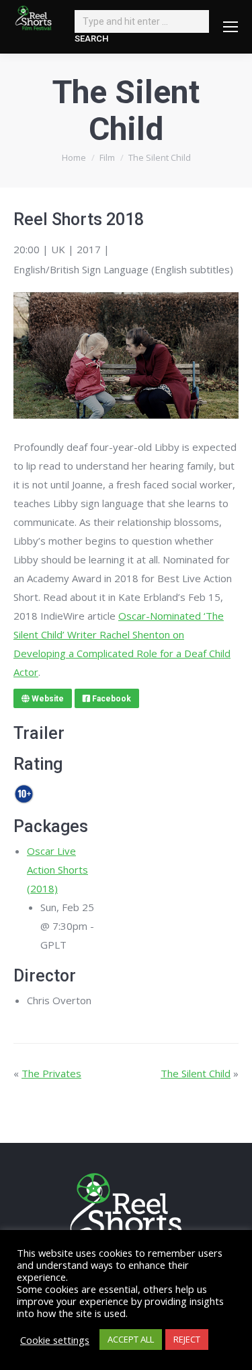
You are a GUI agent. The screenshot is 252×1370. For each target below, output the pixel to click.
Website (47, 698)
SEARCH (91, 38)
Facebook (110, 698)
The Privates (51, 1073)
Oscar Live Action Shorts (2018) (57, 869)
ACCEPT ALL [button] (131, 1339)
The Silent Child (195, 1073)
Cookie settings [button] (54, 1340)
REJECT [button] (186, 1339)
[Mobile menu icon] (230, 27)
